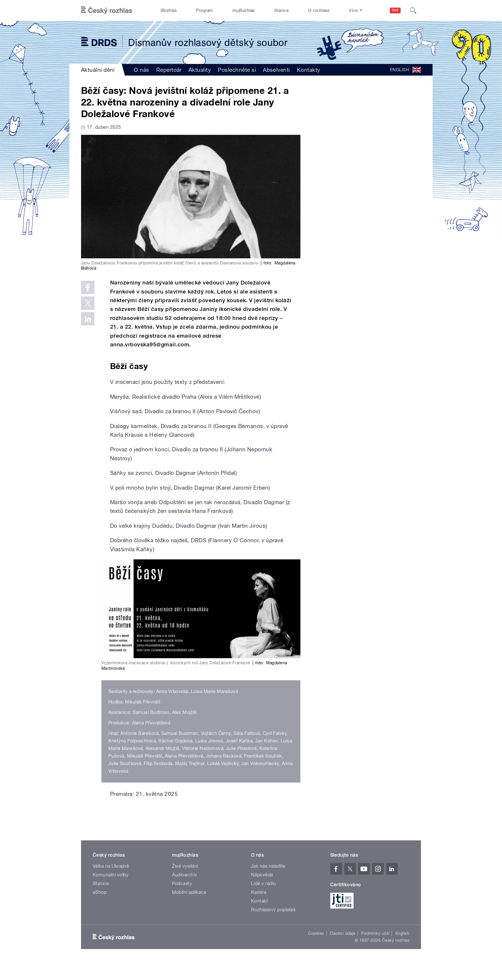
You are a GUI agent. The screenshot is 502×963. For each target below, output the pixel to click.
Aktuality (200, 70)
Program (204, 10)
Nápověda (262, 875)
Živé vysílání (185, 866)
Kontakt (259, 901)
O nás (141, 70)
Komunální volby (110, 875)
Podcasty (182, 883)
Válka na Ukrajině (111, 866)
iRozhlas (169, 10)
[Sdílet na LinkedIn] (87, 318)
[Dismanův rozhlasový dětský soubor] (251, 42)
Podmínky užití (375, 933)
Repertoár (169, 70)
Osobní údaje (343, 933)
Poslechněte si (237, 70)
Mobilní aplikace (189, 892)
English (402, 933)
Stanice (281, 10)
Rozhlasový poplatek (273, 909)
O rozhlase (318, 10)
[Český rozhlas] (106, 10)
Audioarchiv (184, 875)
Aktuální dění (97, 70)
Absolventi (276, 70)
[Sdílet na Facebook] (87, 287)
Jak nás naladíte (268, 866)
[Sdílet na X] (87, 303)
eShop (100, 892)
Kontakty (308, 70)
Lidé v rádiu (263, 883)
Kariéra (258, 892)
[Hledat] (413, 10)
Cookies (316, 933)
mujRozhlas (243, 10)
